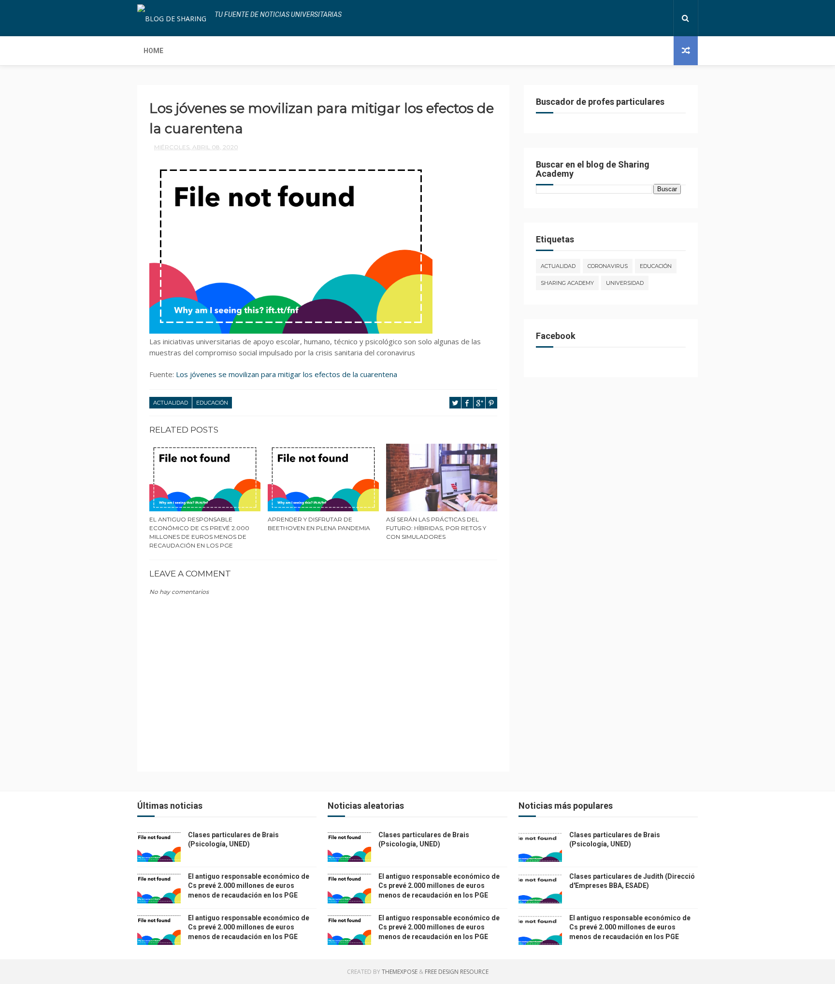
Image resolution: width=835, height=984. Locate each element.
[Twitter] (639, 18)
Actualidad (170, 402)
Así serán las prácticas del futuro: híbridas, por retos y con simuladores (436, 528)
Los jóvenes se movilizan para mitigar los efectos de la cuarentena (286, 374)
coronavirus (608, 266)
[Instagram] (655, 18)
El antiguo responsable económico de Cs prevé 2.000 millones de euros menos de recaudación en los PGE (199, 532)
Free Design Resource (457, 972)
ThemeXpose (400, 972)
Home (153, 51)
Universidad (625, 283)
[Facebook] (632, 18)
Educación (212, 402)
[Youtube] (663, 18)
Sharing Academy (567, 283)
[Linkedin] (647, 18)
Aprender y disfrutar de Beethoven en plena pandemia (319, 524)
